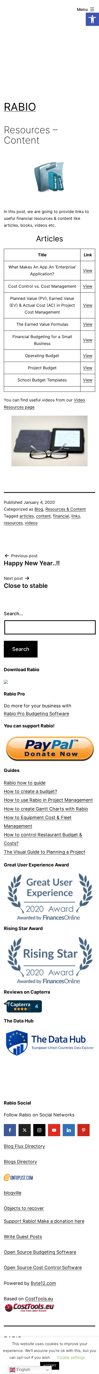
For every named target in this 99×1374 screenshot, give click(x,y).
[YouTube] (54, 1130)
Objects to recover (24, 1208)
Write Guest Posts (23, 1236)
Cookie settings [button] (71, 1357)
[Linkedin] (69, 1130)
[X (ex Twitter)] (25, 1130)
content (43, 515)
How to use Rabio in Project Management (48, 800)
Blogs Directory (20, 1161)
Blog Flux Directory (24, 1146)
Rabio (20, 106)
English (22, 1369)
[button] (92, 19)
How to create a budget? (30, 791)
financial (61, 515)
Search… (13, 613)
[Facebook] (10, 1130)
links (75, 515)
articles (27, 515)
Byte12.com (43, 1283)
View (87, 270)
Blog (39, 509)
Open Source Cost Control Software (43, 1267)
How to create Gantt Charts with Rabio (46, 808)
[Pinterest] (83, 1130)
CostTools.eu (39, 1298)
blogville (12, 1192)
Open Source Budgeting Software (40, 1252)
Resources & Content (65, 509)
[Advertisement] (49, 49)
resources (13, 522)
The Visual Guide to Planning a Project (44, 852)
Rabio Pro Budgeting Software (36, 713)
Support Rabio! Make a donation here (44, 1221)
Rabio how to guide (24, 782)
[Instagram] (39, 1130)
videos (31, 522)
